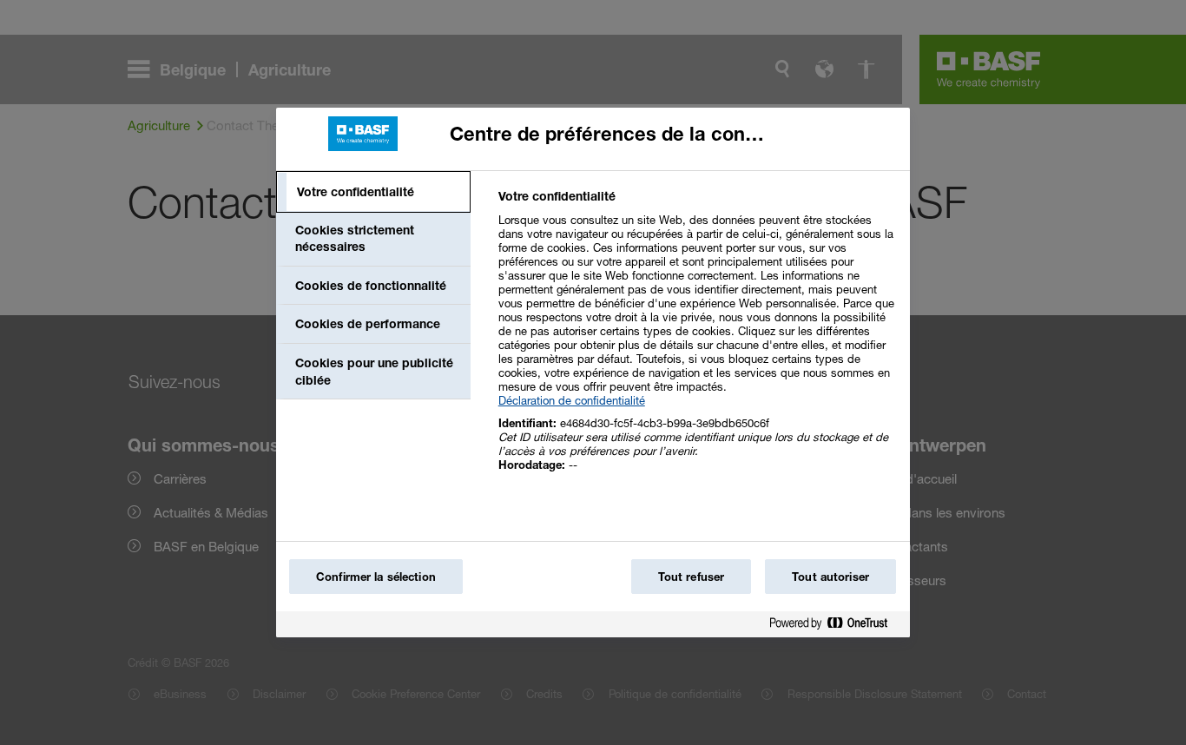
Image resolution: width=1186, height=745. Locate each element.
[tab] (373, 192)
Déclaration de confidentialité (571, 400)
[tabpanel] (697, 339)
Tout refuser (691, 576)
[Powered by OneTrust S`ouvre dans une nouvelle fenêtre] (835, 626)
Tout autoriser (830, 576)
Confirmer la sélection (376, 576)
